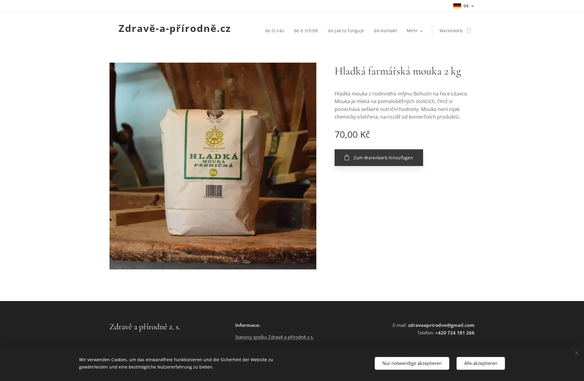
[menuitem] (276, 30)
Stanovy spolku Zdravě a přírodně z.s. (274, 337)
